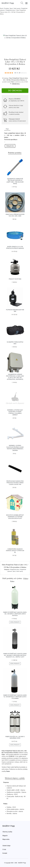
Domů (1, 8)
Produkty (6, 8)
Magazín (5, 835)
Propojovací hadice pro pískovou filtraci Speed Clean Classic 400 (15, 482)
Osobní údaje (6, 845)
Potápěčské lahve (10, 10)
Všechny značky (7, 831)
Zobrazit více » (16, 83)
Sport (11, 8)
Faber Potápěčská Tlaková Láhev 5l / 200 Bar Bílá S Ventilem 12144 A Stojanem (15, 696)
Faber (12, 82)
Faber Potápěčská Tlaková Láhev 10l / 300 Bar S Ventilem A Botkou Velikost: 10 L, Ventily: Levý (15, 655)
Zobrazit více (10, 146)
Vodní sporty (17, 8)
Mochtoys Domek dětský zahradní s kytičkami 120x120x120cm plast (15, 516)
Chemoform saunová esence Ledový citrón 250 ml (15, 550)
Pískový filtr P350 (15, 279)
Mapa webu (5, 839)
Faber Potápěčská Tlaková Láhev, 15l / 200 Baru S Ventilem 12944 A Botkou (15, 614)
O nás (4, 849)
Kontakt (4, 853)
